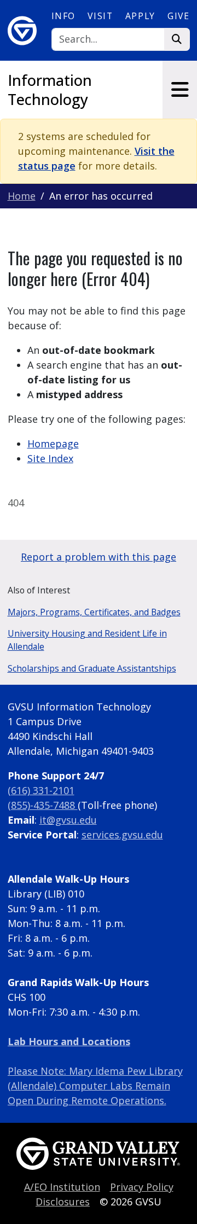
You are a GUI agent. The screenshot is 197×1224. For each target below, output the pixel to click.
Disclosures (63, 1201)
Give (178, 16)
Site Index (50, 458)
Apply (140, 16)
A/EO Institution (62, 1186)
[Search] (177, 39)
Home (22, 195)
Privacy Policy (141, 1186)
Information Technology (50, 89)
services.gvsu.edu (122, 834)
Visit (100, 16)
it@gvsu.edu (68, 819)
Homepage (53, 443)
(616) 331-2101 (41, 790)
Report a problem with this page (98, 556)
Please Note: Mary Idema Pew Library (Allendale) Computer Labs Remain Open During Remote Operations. (95, 1085)
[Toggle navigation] (180, 90)
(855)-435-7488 (43, 805)
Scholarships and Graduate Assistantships (92, 668)
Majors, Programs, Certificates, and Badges (94, 612)
